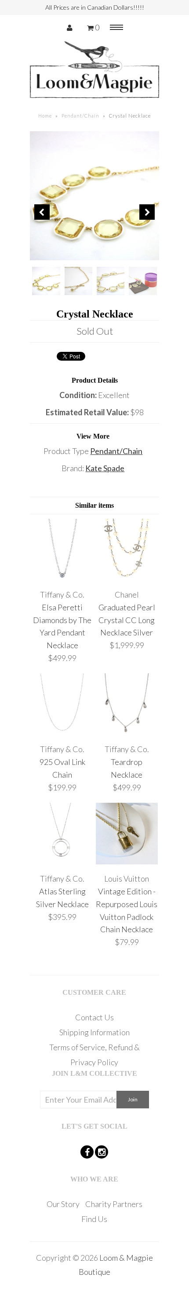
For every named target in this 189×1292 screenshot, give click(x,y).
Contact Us (94, 1017)
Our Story (63, 1204)
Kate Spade (104, 468)
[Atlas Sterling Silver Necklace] (62, 861)
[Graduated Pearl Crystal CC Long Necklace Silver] (127, 577)
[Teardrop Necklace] (127, 732)
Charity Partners (113, 1204)
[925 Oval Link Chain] (62, 732)
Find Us (94, 1219)
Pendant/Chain (80, 115)
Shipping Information (94, 1032)
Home (45, 115)
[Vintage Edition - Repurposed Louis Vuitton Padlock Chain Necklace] (127, 861)
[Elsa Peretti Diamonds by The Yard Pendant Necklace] (62, 577)
